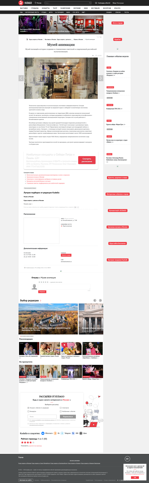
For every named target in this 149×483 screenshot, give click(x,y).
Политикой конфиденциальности (135, 474)
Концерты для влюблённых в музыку (39, 181)
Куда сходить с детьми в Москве (34, 200)
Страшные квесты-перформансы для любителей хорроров (45, 183)
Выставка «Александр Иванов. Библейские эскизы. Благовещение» (116, 159)
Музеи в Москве (29, 196)
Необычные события (68, 411)
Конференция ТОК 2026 (69, 379)
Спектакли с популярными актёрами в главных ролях (44, 179)
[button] (100, 78)
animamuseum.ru (66, 261)
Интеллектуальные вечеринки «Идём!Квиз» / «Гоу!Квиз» (91, 357)
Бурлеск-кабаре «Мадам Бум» (92, 379)
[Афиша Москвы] (25, 3)
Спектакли (65, 408)
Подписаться (68, 416)
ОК (135, 477)
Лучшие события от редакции (39, 408)
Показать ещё (27, 204)
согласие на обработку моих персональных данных (43, 420)
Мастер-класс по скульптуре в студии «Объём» (116, 141)
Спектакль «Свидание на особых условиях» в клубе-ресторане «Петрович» (28, 380)
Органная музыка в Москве (35, 177)
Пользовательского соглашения (36, 425)
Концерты (33, 411)
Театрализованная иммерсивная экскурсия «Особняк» (49, 380)
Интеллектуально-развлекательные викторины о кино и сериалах (48, 175)
